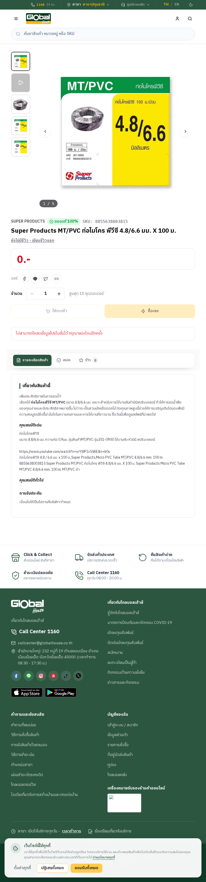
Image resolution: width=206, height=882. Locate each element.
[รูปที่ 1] (20, 61)
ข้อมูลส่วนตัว (118, 735)
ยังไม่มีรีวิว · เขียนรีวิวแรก (32, 241)
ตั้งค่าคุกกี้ (22, 868)
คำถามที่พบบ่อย (23, 725)
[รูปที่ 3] (20, 104)
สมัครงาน (115, 652)
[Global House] (38, 18)
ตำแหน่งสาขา (21, 764)
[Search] (190, 19)
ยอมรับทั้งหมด (86, 868)
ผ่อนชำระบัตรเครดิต (27, 775)
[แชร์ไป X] (45, 278)
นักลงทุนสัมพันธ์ (120, 632)
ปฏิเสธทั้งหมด (52, 868)
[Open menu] (16, 19)
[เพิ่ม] (59, 293)
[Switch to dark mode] (191, 5)
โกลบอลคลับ (117, 775)
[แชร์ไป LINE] (35, 278)
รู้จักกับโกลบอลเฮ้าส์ (123, 613)
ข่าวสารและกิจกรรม (123, 682)
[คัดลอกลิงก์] (56, 278)
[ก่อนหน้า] (45, 131)
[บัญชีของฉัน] (177, 19)
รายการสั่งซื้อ (118, 745)
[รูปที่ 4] (20, 125)
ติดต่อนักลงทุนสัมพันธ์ (125, 642)
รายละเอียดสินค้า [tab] (35, 360)
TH (166, 5)
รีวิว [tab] (90, 360)
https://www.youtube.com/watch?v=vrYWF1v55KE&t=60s (64, 452)
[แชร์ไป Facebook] (24, 278)
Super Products (28, 222)
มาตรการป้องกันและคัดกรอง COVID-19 (140, 622)
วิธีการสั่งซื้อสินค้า (25, 735)
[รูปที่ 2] (20, 82)
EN (177, 5)
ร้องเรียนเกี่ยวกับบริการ (113, 831)
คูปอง (112, 764)
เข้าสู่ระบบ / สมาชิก (123, 725)
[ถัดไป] (185, 131)
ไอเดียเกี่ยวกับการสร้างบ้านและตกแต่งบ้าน (44, 794)
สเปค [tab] (67, 360)
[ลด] (32, 293)
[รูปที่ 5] (20, 146)
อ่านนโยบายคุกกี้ (104, 857)
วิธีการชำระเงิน (22, 754)
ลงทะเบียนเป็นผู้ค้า (122, 662)
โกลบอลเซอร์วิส (23, 784)
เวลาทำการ (71, 831)
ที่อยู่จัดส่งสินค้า (120, 754)
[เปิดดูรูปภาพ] (115, 132)
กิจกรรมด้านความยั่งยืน (126, 672)
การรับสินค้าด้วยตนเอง (29, 745)
